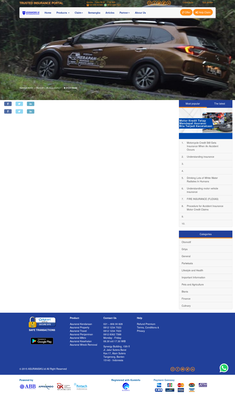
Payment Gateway (164, 380)
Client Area (188, 2)
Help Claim (204, 12)
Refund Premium (146, 324)
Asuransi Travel (78, 331)
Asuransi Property (79, 327)
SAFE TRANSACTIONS (42, 330)
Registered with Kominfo (125, 380)
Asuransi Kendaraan (81, 324)
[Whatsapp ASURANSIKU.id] (224, 368)
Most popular (193, 103)
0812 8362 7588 (112, 334)
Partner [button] (124, 12)
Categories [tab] (206, 234)
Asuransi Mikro (78, 337)
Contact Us (109, 318)
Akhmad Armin (26, 87)
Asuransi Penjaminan (81, 334)
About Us (140, 12)
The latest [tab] (219, 103)
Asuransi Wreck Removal (83, 344)
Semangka (94, 12)
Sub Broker (207, 2)
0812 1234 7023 (114, 4)
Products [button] (62, 12)
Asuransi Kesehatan (81, 341)
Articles (109, 12)
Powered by (26, 380)
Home (48, 12)
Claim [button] (78, 12)
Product (74, 318)
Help (139, 318)
